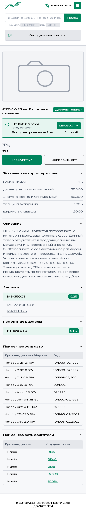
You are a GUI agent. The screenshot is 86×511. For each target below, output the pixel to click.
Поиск (72, 17)
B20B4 (53, 481)
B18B (51, 466)
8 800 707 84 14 (61, 5)
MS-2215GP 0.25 (20, 304)
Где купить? (22, 160)
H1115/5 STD (17, 330)
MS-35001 (16, 296)
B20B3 (53, 474)
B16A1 (52, 451)
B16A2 (52, 459)
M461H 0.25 (17, 311)
